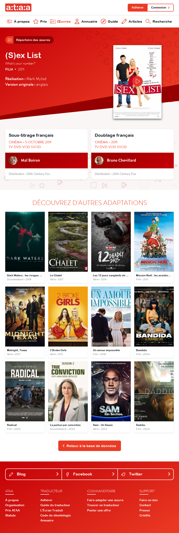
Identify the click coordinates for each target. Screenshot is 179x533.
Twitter (135, 474)
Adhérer (138, 7)
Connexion (158, 7)
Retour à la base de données (91, 446)
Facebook (82, 474)
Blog (21, 474)
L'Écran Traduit (51, 510)
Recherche (162, 21)
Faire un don (148, 500)
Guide (113, 21)
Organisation (14, 505)
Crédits (144, 515)
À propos (22, 21)
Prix (43, 21)
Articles (135, 21)
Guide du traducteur (55, 505)
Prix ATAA (12, 510)
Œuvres (64, 21)
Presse (144, 510)
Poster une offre (99, 510)
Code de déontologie (55, 515)
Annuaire (89, 21)
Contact (145, 505)
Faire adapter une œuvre (105, 500)
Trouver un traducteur (103, 505)
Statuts (10, 515)
